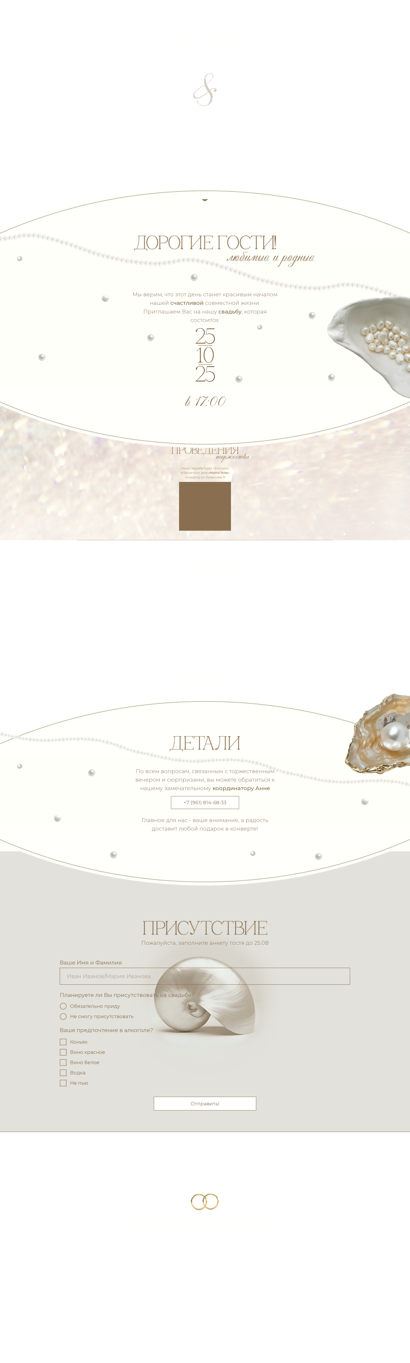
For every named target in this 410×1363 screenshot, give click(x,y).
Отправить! (205, 1103)
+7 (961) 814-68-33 (205, 802)
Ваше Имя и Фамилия (91, 962)
